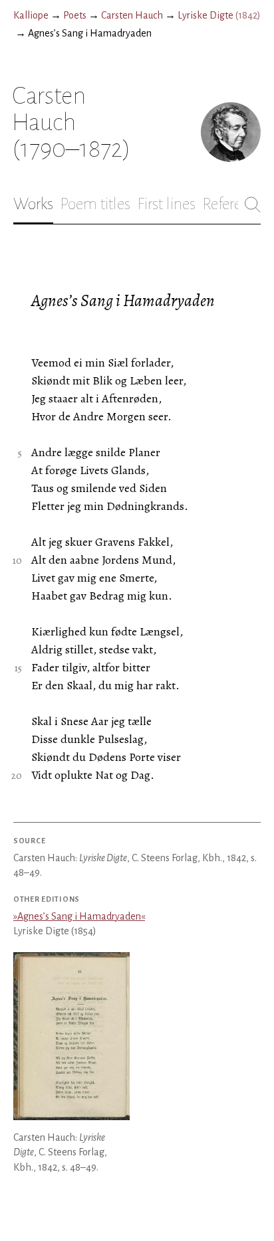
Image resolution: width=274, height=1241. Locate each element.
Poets (74, 15)
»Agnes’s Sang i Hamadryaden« (79, 916)
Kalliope (31, 15)
